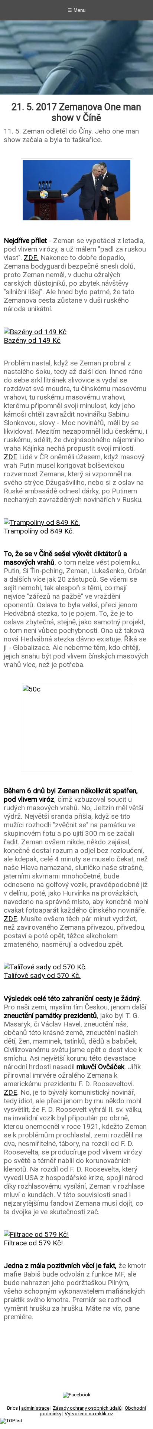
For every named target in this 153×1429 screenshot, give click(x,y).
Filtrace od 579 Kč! (33, 1243)
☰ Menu (76, 10)
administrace (35, 1408)
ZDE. (31, 257)
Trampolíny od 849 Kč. (39, 531)
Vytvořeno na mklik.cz (89, 1413)
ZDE (10, 457)
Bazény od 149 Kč (32, 340)
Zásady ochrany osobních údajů (87, 1408)
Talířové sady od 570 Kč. (42, 975)
